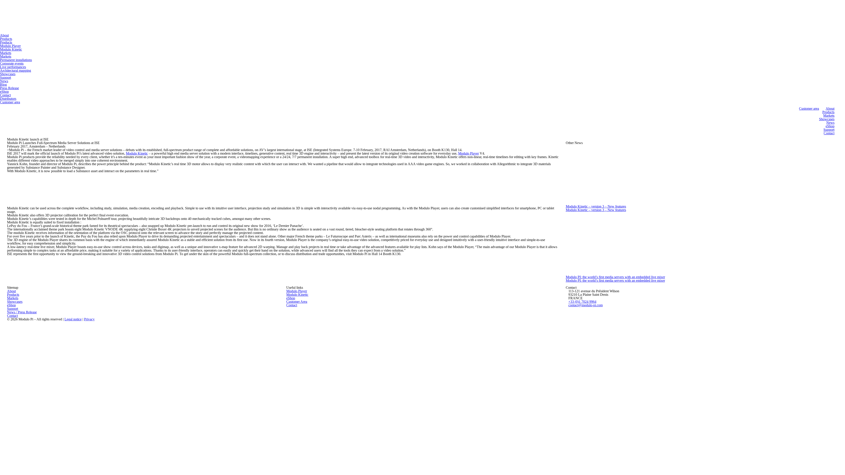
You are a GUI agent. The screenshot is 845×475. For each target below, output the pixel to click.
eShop (4, 91)
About (4, 35)
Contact (5, 95)
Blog (3, 84)
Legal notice (73, 319)
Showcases (7, 74)
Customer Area (296, 301)
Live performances (13, 67)
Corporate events (12, 63)
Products (6, 39)
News (4, 81)
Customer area (10, 102)
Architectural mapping (15, 70)
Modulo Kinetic (11, 49)
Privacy (89, 319)
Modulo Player (10, 46)
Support (5, 77)
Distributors (8, 98)
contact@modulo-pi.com (585, 305)
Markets (5, 53)
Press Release (9, 88)
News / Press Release (22, 312)
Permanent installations (16, 60)
